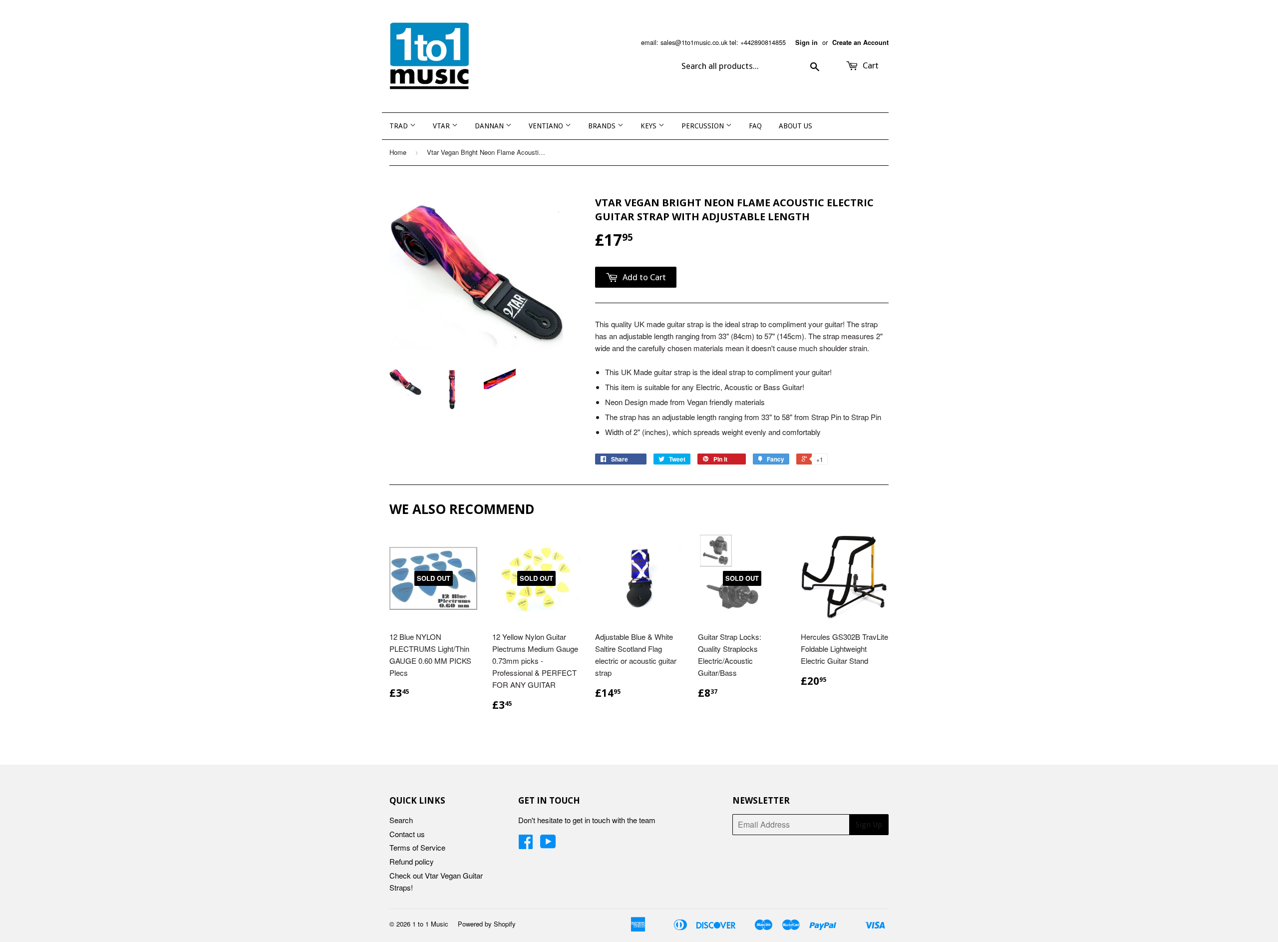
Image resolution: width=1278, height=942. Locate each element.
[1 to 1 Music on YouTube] (548, 844)
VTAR (442, 126)
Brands (603, 126)
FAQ (755, 126)
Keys (649, 126)
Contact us (407, 834)
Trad (399, 126)
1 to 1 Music (430, 924)
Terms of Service (417, 847)
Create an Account (860, 42)
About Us (795, 126)
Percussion (703, 126)
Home (397, 152)
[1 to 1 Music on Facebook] (525, 844)
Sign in (806, 42)
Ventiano (547, 126)
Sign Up (869, 824)
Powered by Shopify (487, 924)
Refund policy (411, 861)
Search (401, 820)
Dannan (490, 126)
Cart (870, 65)
